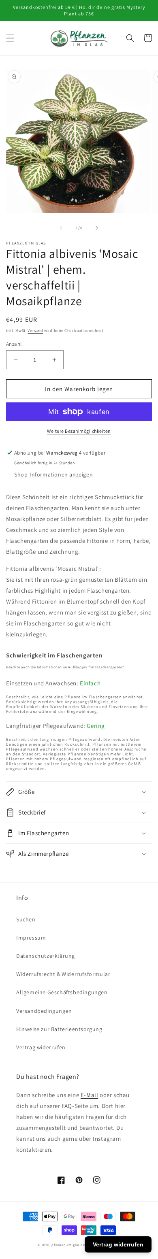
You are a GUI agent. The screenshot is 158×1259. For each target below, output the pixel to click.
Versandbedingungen (44, 1010)
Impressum (31, 937)
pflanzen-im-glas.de (68, 1244)
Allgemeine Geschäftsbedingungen (62, 992)
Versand (35, 330)
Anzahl (13, 343)
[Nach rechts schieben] (97, 228)
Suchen (26, 919)
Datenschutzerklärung (45, 955)
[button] (10, 38)
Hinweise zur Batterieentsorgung (59, 1029)
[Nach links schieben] (61, 228)
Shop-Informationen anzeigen (53, 474)
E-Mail (89, 1095)
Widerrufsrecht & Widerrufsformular (63, 974)
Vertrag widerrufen (41, 1047)
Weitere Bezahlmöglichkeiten (79, 431)
